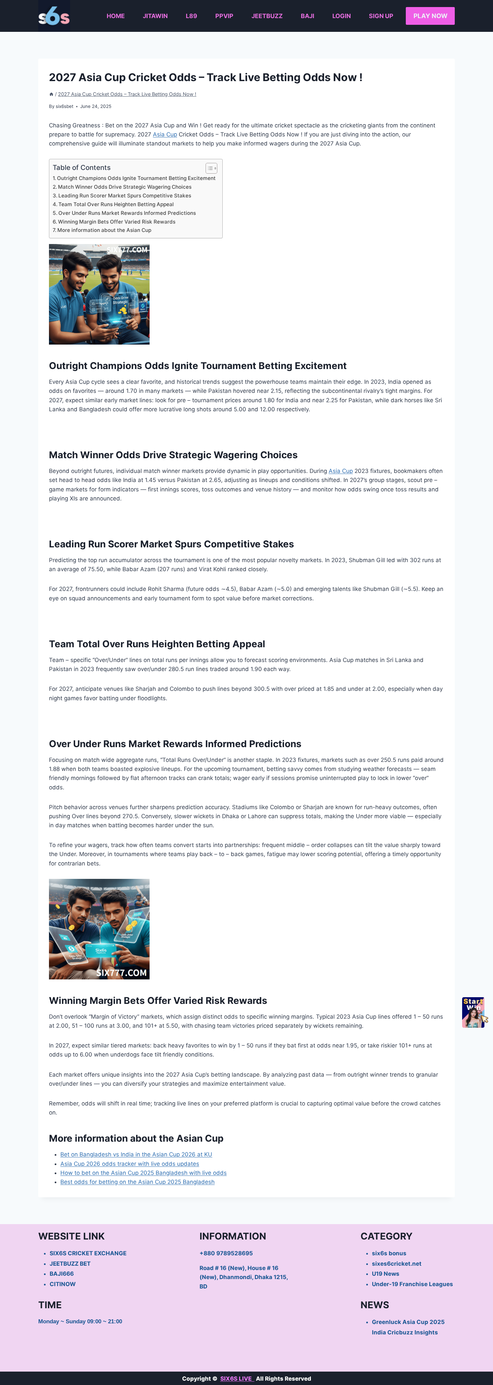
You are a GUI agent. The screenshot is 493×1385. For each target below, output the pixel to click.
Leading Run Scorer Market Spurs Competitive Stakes (124, 195)
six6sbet (64, 106)
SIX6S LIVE (237, 1378)
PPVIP (224, 15)
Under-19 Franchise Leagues (412, 1284)
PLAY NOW (430, 16)
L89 (191, 15)
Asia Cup (165, 134)
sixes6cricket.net (397, 1263)
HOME (116, 15)
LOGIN (341, 15)
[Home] (51, 94)
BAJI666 (62, 1273)
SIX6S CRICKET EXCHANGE (88, 1253)
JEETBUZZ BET (70, 1263)
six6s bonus (389, 1253)
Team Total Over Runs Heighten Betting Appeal (116, 204)
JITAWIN (155, 15)
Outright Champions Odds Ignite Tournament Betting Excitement (136, 178)
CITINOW (63, 1284)
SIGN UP (381, 15)
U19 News (385, 1273)
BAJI (307, 15)
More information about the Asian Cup (104, 230)
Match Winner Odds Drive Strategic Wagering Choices (124, 187)
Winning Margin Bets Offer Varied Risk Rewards (116, 222)
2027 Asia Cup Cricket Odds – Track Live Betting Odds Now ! (127, 94)
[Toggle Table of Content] (208, 168)
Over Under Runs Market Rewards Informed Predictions (127, 213)
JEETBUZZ (267, 15)
